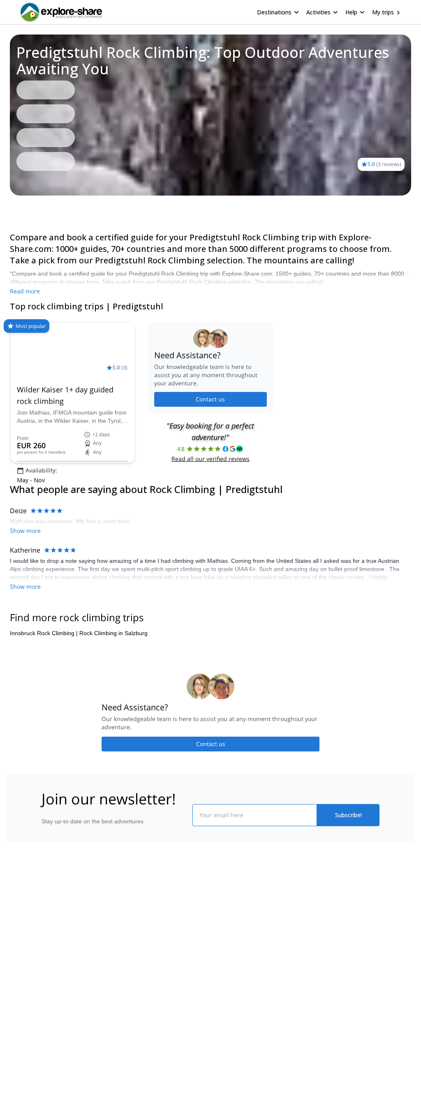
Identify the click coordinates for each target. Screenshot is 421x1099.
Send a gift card (32, 1024)
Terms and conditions (139, 1004)
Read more (25, 291)
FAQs (118, 986)
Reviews (45, 207)
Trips (19, 207)
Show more (25, 628)
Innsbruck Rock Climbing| (44, 674)
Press (19, 988)
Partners (23, 970)
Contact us (210, 425)
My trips (383, 12)
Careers (22, 1006)
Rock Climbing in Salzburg (113, 674)
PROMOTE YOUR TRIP (347, 950)
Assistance (78, 207)
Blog (216, 952)
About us (23, 952)
